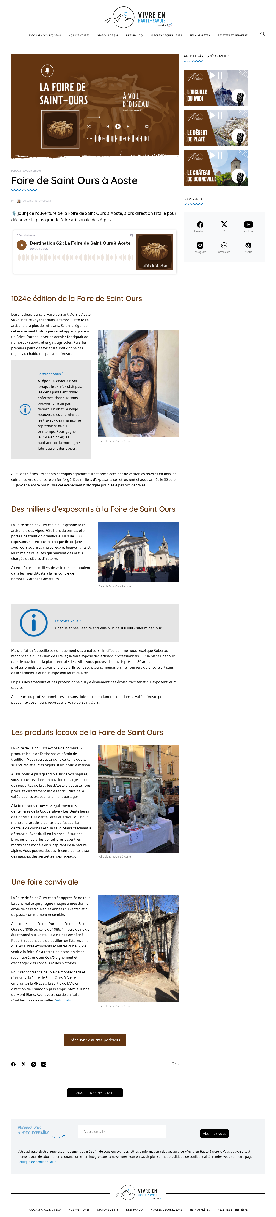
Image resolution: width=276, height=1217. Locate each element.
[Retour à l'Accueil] (138, 16)
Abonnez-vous (214, 1133)
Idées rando (134, 35)
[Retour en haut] (268, 1210)
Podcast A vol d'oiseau (44, 35)
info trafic (64, 1000)
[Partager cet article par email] (43, 1064)
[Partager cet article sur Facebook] (15, 1064)
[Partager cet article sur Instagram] (34, 1064)
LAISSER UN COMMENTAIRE (95, 1092)
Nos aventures (79, 35)
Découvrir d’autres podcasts (94, 1040)
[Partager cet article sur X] (24, 1064)
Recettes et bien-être (233, 35)
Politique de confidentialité (37, 1162)
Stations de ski (107, 35)
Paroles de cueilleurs (166, 35)
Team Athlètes (200, 35)
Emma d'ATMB (30, 201)
